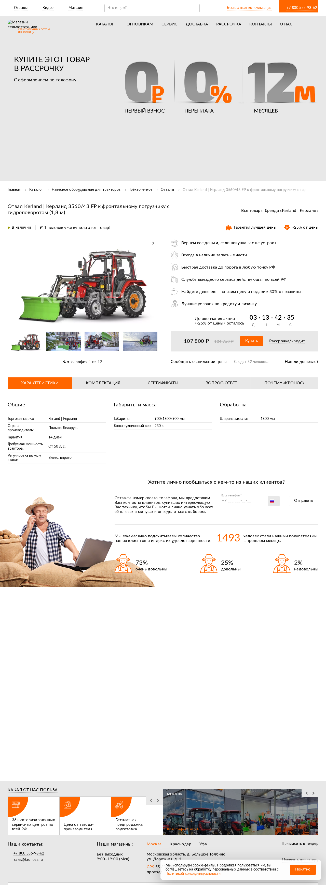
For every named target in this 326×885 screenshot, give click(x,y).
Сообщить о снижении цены (199, 362)
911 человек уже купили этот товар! (75, 228)
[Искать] (195, 8)
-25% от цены (210, 323)
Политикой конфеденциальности (193, 874)
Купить (251, 341)
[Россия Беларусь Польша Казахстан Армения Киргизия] (274, 501)
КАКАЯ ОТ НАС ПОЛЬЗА (33, 790)
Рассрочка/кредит (287, 341)
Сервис (169, 24)
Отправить (303, 501)
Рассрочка (228, 24)
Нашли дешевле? (301, 362)
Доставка (197, 24)
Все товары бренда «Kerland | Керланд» (279, 211)
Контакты (260, 24)
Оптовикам (140, 24)
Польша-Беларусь (63, 428)
